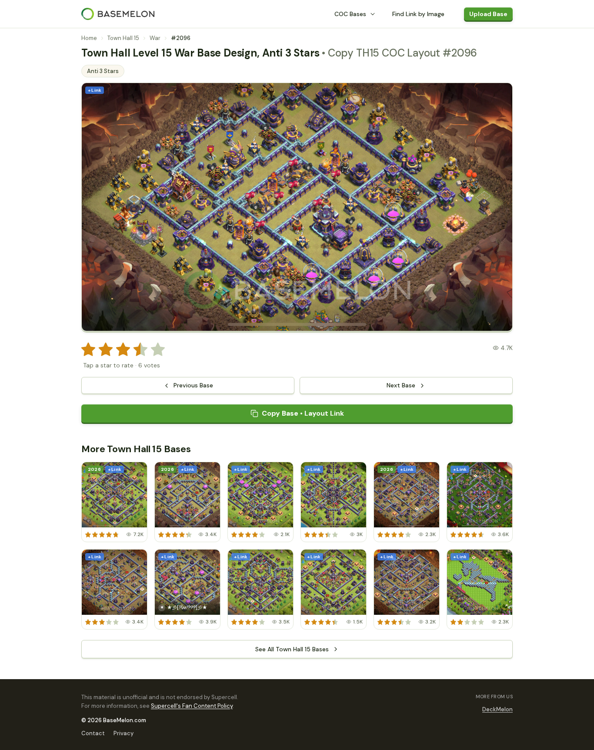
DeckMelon (497, 709)
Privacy (123, 733)
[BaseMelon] (117, 14)
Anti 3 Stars (103, 71)
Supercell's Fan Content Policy (192, 706)
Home (89, 38)
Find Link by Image (418, 14)
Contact (93, 733)
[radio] (88, 349)
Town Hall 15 (123, 38)
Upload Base (488, 14)
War (155, 38)
